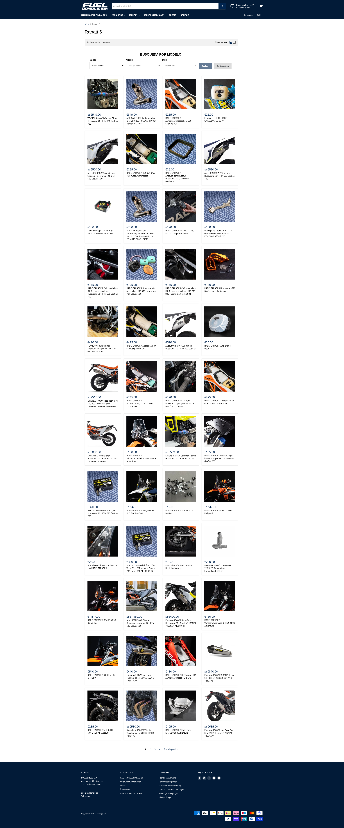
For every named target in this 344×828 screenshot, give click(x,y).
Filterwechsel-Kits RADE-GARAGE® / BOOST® (216, 119)
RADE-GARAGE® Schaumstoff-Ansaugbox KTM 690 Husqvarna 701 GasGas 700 (141, 291)
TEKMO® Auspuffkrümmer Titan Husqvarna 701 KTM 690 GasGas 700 (102, 120)
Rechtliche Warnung (167, 777)
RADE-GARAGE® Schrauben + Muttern (179, 512)
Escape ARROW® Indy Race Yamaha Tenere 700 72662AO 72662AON (140, 677)
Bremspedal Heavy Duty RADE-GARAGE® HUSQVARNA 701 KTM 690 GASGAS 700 (218, 233)
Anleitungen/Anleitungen (130, 781)
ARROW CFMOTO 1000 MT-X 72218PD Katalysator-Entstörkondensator (217, 568)
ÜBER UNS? (125, 789)
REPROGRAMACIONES (154, 15)
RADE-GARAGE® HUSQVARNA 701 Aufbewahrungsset (140, 174)
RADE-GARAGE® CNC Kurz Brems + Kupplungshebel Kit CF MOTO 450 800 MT (179, 403)
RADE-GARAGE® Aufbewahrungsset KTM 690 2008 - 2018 (139, 403)
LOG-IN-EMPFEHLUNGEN (131, 793)
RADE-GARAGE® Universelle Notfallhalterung (178, 567)
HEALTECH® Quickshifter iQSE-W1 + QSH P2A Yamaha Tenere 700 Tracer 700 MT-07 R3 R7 (140, 568)
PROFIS (172, 15)
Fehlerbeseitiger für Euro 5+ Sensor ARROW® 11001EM (100, 232)
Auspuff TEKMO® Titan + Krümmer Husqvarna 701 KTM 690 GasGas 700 (140, 623)
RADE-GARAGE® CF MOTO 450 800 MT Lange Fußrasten (179, 232)
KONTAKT (185, 15)
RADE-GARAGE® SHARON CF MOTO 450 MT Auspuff (101, 731)
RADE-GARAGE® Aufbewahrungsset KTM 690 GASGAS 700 (178, 120)
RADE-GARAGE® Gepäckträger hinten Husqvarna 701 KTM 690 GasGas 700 (219, 458)
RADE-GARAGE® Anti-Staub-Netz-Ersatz (218, 347)
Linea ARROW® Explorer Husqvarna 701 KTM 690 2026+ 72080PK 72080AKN (102, 458)
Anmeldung (249, 15)
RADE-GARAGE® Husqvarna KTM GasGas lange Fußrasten (219, 290)
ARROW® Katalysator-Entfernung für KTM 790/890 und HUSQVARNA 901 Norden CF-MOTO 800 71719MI (140, 235)
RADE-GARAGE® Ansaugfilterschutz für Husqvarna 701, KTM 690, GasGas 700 (177, 177)
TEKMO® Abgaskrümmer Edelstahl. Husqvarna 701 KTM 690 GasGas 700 (101, 348)
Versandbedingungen (168, 781)
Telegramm (86, 796)
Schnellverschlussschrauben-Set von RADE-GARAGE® (102, 567)
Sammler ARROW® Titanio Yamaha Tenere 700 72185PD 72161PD (140, 732)
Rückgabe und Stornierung (170, 785)
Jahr (164, 59)
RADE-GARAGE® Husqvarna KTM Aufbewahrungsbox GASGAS (180, 676)
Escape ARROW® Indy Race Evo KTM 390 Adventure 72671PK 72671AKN (218, 732)
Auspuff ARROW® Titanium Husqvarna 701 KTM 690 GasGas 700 (219, 175)
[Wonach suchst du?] (222, 6)
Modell (129, 59)
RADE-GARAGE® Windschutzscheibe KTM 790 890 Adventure (141, 458)
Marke (92, 59)
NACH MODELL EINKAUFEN (94, 15)
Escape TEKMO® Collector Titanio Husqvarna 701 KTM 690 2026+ (180, 457)
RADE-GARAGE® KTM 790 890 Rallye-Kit (101, 621)
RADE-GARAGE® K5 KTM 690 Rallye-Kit (218, 512)
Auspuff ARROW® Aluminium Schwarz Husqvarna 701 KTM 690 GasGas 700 (100, 175)
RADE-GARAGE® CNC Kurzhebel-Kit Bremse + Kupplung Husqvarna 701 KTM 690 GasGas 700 (102, 292)
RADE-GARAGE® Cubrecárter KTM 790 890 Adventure (178, 731)
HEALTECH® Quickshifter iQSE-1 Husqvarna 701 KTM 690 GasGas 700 (102, 513)
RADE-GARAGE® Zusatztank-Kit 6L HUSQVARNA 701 (141, 347)
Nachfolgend (170, 749)
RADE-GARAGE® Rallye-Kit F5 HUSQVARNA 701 (140, 512)
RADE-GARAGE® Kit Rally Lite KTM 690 (101, 676)
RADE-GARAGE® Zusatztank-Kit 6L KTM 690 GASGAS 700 (219, 402)
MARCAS (133, 15)
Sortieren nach (93, 42)
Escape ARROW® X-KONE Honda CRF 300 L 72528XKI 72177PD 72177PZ (219, 677)
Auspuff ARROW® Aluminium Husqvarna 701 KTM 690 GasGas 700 (180, 348)
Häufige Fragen (165, 797)
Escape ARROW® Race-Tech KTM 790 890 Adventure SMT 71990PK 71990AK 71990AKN (102, 403)
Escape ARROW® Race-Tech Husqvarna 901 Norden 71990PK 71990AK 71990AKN (180, 623)
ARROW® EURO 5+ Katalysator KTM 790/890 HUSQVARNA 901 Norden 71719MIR (141, 120)
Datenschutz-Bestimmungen (171, 789)
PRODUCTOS (117, 15)
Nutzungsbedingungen (168, 793)
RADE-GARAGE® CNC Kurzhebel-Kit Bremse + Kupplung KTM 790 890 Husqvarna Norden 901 (180, 291)
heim (87, 24)
